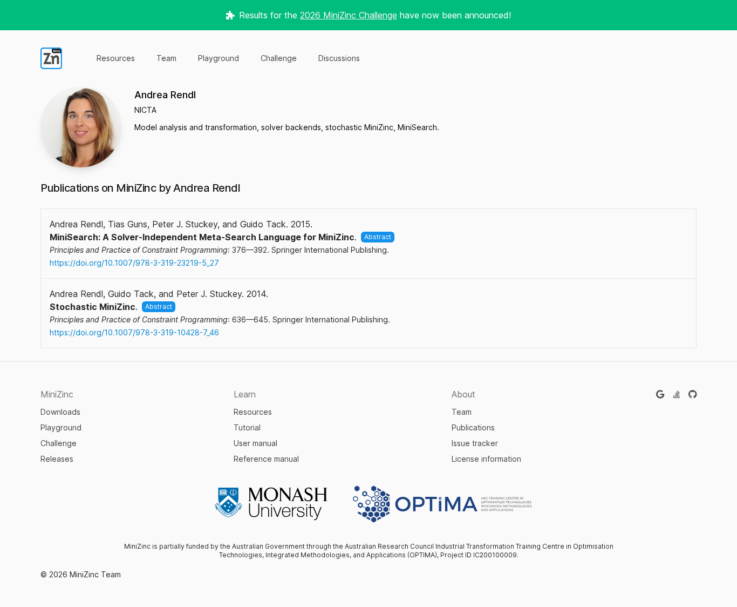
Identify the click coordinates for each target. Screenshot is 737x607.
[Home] (51, 58)
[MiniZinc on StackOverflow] (676, 394)
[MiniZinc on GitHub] (692, 394)
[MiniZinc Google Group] (660, 394)
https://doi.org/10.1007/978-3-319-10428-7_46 (134, 332)
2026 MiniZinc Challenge (348, 15)
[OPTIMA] (442, 503)
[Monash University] (270, 504)
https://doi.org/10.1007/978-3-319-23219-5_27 (134, 262)
